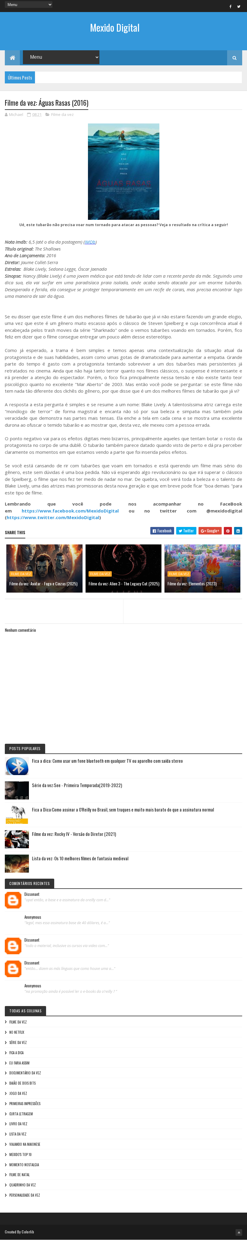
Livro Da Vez (18, 1123)
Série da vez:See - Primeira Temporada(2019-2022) (77, 785)
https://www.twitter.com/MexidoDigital (53, 517)
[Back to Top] (239, 1232)
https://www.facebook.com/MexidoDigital (70, 511)
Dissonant (31, 894)
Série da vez (18, 1042)
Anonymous (32, 917)
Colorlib (28, 1231)
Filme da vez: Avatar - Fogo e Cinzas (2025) (43, 583)
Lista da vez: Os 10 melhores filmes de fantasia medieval (80, 858)
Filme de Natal (19, 1174)
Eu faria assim (19, 1063)
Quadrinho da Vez (22, 1184)
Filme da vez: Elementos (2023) (192, 583)
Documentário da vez (25, 1072)
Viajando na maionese (24, 1144)
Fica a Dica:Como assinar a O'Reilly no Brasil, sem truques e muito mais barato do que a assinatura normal (123, 809)
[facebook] (230, 6)
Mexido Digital (114, 27)
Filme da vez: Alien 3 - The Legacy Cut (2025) (124, 583)
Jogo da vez (18, 1093)
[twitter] (239, 6)
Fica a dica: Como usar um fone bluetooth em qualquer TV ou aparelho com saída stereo (107, 760)
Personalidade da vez (24, 1195)
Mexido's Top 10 (20, 1154)
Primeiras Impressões (24, 1103)
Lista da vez (18, 1134)
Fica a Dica (16, 1052)
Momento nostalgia (24, 1164)
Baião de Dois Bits (22, 1083)
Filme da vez (62, 114)
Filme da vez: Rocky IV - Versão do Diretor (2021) (74, 833)
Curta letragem (21, 1113)
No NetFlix (16, 1032)
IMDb (90, 242)
